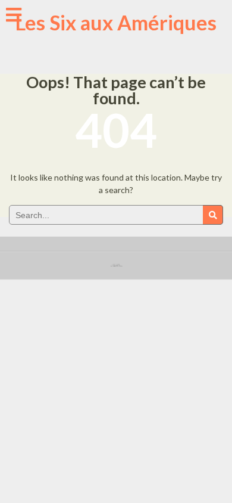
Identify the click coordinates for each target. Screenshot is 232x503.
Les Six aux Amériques (116, 22)
